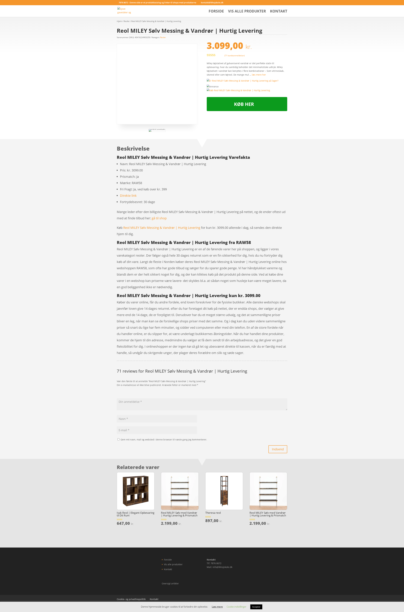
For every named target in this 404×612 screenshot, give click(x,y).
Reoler (127, 21)
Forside (216, 12)
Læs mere (217, 606)
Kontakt (278, 12)
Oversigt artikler (170, 583)
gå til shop (159, 218)
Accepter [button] (256, 606)
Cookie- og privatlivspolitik (131, 599)
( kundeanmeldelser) (234, 55)
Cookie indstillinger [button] (236, 606)
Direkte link (128, 195)
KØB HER (244, 104)
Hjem (119, 21)
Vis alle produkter (247, 12)
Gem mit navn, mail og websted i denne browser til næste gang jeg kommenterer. (164, 439)
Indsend (278, 449)
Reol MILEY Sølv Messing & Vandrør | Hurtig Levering (161, 227)
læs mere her (259, 74)
